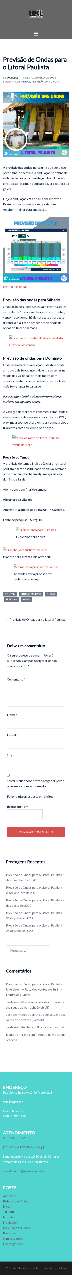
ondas (51, 594)
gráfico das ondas (15, 286)
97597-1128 (23, 1147)
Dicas (7, 1206)
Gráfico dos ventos (22, 345)
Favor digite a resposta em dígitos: (30, 796)
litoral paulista (31, 594)
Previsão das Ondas (46, 81)
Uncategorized (13, 1244)
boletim (10, 594)
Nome (12, 715)
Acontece (9, 1196)
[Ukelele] (36, 15)
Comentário (16, 679)
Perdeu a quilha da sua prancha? (42, 1027)
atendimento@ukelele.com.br (23, 1171)
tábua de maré (22, 445)
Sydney (62, 1268)
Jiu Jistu (8, 1212)
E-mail (12, 735)
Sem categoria (13, 1238)
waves (26, 599)
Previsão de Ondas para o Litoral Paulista (38, 619)
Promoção (10, 1233)
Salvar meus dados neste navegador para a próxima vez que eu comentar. (35, 783)
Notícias (9, 1217)
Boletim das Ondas (16, 81)
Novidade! (10, 1222)
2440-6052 (14, 1138)
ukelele (12, 77)
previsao (11, 599)
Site (9, 755)
